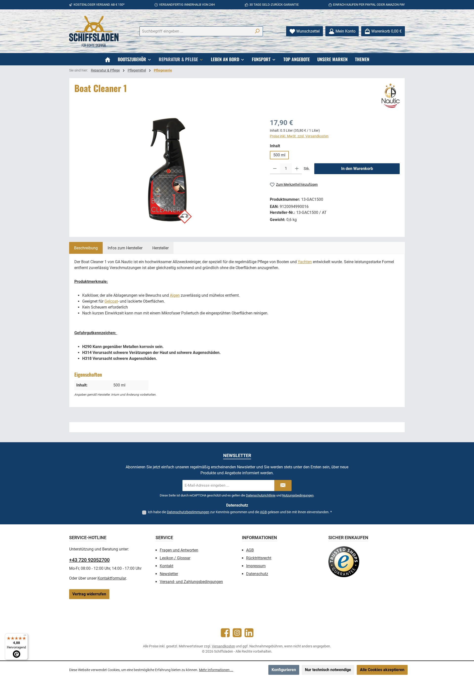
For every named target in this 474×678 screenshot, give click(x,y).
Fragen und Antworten (179, 550)
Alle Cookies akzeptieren (382, 669)
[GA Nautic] (391, 95)
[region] (167, 171)
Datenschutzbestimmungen (188, 512)
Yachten (305, 261)
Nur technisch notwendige (328, 669)
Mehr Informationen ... (216, 670)
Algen (175, 295)
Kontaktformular (112, 578)
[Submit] (283, 485)
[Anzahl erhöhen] (297, 168)
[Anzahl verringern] (275, 168)
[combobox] (195, 31)
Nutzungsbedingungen (298, 495)
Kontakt (166, 566)
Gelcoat (111, 301)
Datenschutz (257, 573)
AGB (263, 512)
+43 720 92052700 (89, 560)
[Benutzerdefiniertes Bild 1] (343, 561)
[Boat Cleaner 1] (167, 171)
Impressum (256, 566)
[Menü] (25, 636)
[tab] (86, 248)
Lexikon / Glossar (175, 558)
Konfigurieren (284, 669)
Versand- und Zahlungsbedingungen (191, 581)
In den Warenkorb (357, 168)
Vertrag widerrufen (89, 594)
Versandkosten (223, 646)
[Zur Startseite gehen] (93, 31)
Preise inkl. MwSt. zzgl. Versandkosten (299, 136)
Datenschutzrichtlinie (261, 495)
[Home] (107, 59)
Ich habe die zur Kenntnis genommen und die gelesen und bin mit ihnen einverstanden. (240, 512)
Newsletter (169, 573)
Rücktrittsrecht (258, 558)
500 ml (279, 155)
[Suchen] (257, 31)
